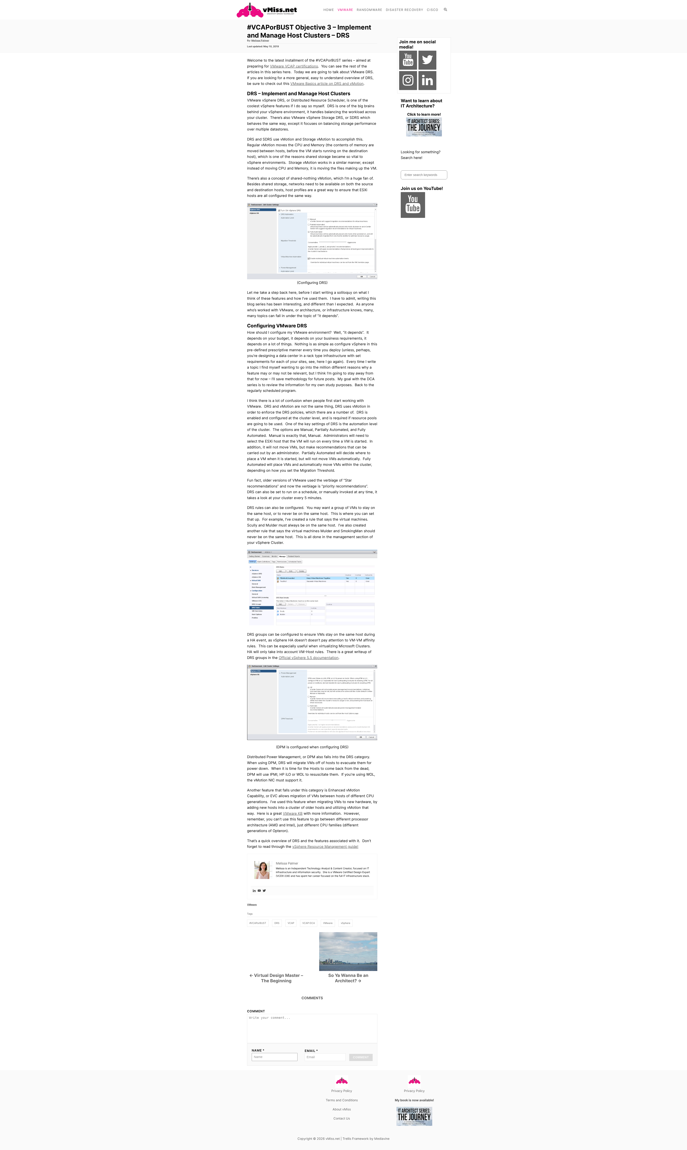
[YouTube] (408, 60)
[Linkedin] (254, 891)
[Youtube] (259, 891)
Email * (311, 1051)
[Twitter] (264, 891)
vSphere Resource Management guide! (325, 846)
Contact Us (341, 1118)
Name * (258, 1050)
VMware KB (293, 813)
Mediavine (381, 1139)
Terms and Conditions (342, 1100)
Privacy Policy (341, 1091)
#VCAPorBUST (257, 923)
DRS (276, 923)
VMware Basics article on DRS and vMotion (327, 83)
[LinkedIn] (427, 80)
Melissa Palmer (260, 40)
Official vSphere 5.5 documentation (308, 658)
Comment (256, 1011)
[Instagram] (408, 80)
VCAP (291, 923)
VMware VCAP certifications (294, 66)
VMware (252, 904)
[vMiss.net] (268, 10)
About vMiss (342, 1109)
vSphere (345, 923)
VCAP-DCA (308, 923)
